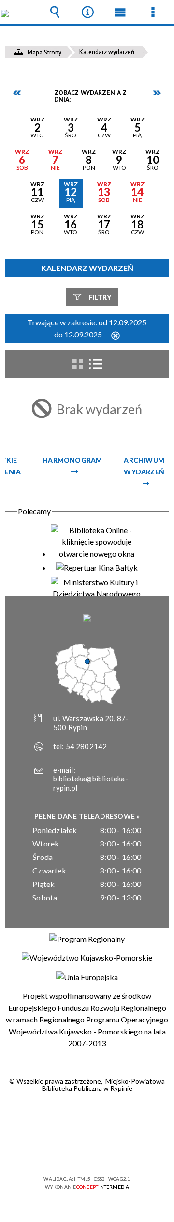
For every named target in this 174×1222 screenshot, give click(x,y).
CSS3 (86, 1151)
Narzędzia (87, 12)
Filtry (100, 297)
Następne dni (156, 92)
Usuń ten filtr (115, 336)
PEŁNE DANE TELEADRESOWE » (87, 816)
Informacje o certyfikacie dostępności (87, 1116)
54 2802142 (86, 746)
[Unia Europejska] (87, 977)
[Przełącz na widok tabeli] (95, 364)
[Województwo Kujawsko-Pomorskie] (87, 958)
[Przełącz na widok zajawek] (78, 364)
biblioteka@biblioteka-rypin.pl (90, 783)
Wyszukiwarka (55, 12)
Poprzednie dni (17, 92)
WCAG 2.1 (116, 1150)
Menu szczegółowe (152, 12)
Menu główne (120, 12)
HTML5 (71, 1151)
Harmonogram (72, 460)
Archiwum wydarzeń (144, 466)
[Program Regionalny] (87, 939)
